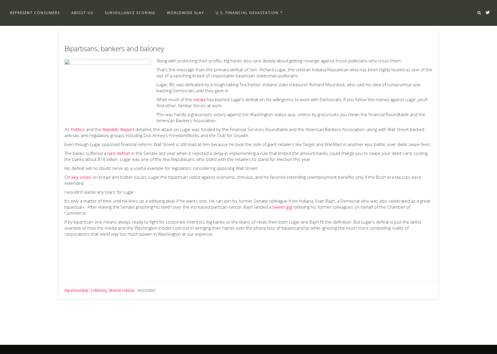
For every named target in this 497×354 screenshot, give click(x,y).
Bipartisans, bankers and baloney (114, 48)
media (199, 99)
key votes (81, 177)
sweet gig (282, 207)
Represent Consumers (35, 12)
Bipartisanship (76, 290)
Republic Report (118, 129)
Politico (77, 129)
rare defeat (118, 153)
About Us (82, 12)
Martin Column (122, 290)
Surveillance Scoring (130, 12)
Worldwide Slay (185, 12)
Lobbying (99, 290)
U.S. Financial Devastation (247, 12)
